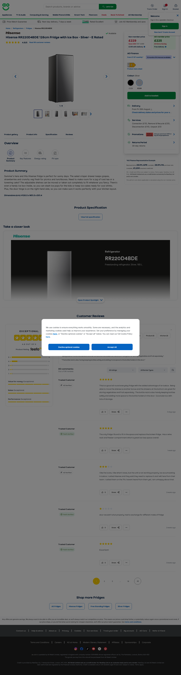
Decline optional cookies (69, 347)
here (55, 334)
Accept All (112, 347)
